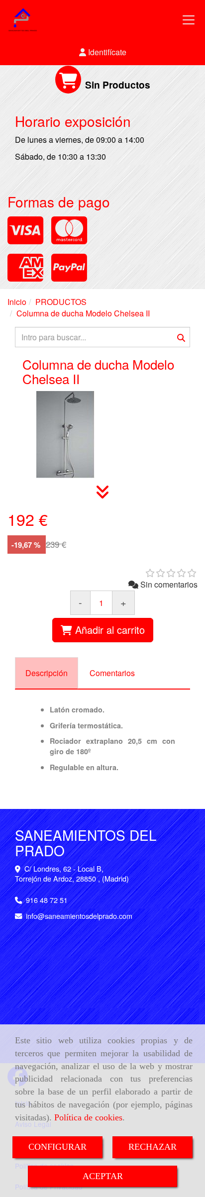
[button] (102, 52)
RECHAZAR (152, 1147)
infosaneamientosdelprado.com (79, 915)
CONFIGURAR (57, 1147)
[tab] (46, 673)
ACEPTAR (103, 1176)
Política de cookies (88, 1117)
